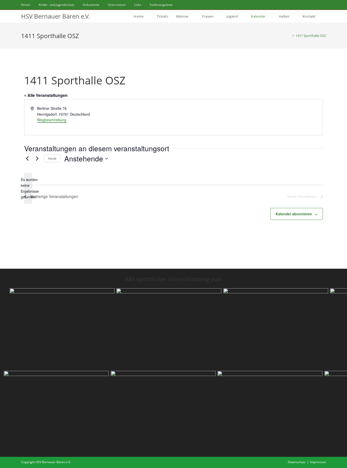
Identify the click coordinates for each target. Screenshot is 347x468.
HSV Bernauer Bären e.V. (55, 16)
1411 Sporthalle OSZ (311, 35)
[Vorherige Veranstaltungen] (27, 159)
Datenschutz (297, 462)
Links (137, 5)
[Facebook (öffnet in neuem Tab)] (312, 4)
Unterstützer (117, 5)
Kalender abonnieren (294, 213)
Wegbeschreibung (51, 119)
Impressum (318, 462)
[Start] (289, 35)
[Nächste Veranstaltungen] (37, 159)
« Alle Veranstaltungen (46, 95)
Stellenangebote (161, 5)
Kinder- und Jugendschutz (56, 5)
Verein (25, 5)
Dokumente (91, 5)
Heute (52, 158)
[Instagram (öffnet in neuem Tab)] (318, 4)
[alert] (28, 188)
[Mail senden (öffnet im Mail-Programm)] (323, 4)
